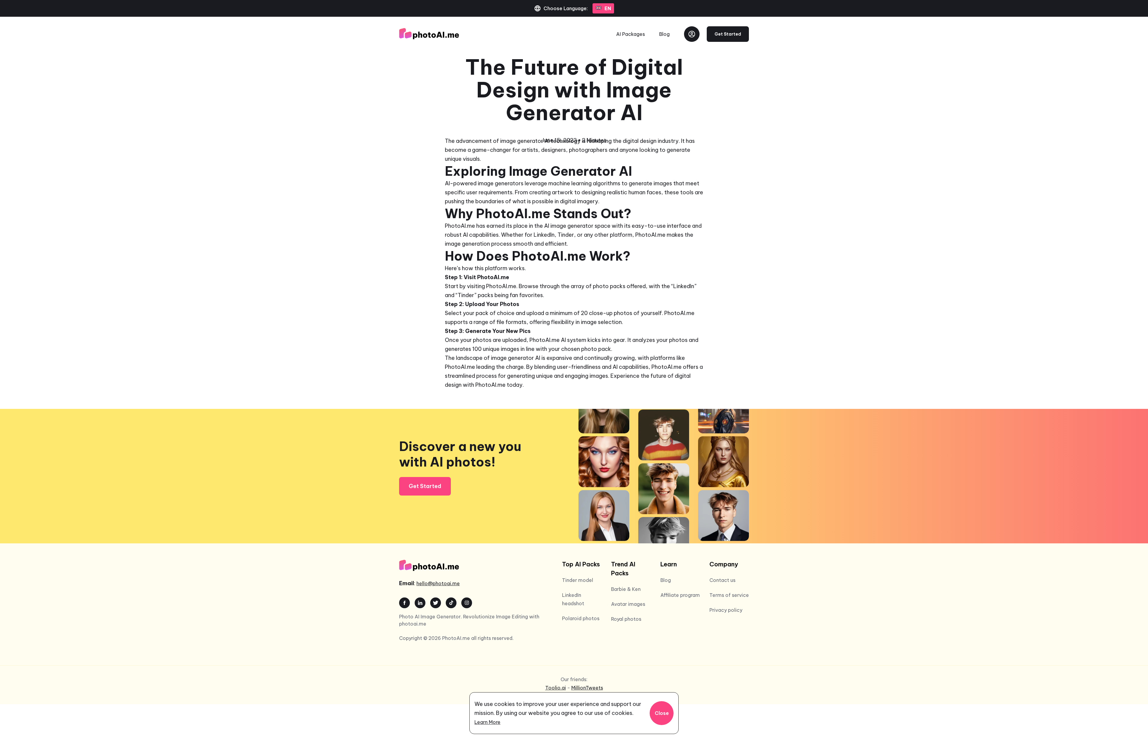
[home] (429, 34)
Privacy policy (725, 610)
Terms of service (729, 595)
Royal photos (626, 619)
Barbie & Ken (626, 589)
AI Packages (630, 34)
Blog (664, 34)
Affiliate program (680, 595)
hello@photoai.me (438, 583)
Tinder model (577, 580)
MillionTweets (587, 688)
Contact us (722, 580)
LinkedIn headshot (573, 599)
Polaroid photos (580, 618)
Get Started (728, 34)
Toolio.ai (555, 688)
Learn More (487, 722)
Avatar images (628, 604)
